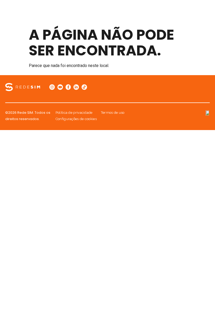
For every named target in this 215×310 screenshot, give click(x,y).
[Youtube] (60, 87)
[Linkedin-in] (76, 87)
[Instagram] (52, 87)
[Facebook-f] (68, 87)
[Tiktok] (84, 87)
